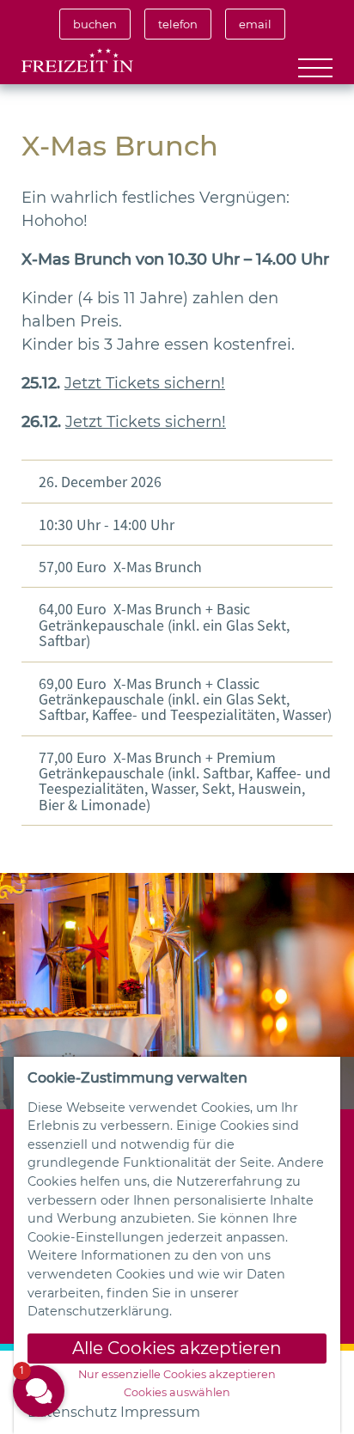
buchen (95, 24)
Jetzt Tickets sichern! (144, 383)
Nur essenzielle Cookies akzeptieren (177, 1375)
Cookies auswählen (177, 1393)
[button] (38, 1391)
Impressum (160, 1412)
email (255, 24)
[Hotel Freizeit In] (77, 62)
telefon (178, 24)
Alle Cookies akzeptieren (177, 1348)
